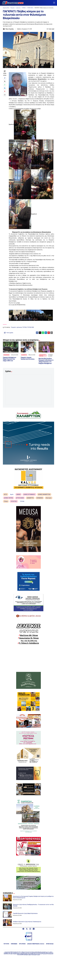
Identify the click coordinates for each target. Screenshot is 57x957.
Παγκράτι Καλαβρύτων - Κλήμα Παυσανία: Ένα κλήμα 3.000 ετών (10, 359)
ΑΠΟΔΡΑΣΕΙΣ (6, 354)
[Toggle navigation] (54, 2)
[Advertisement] (28, 658)
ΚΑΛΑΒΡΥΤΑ (24, 354)
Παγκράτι (13, 7)
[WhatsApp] (4, 84)
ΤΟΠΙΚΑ (24, 7)
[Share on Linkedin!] (4, 88)
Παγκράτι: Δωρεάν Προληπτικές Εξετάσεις (27, 358)
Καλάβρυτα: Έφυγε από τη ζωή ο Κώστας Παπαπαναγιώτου (27, 921)
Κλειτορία (48, 498)
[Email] (4, 94)
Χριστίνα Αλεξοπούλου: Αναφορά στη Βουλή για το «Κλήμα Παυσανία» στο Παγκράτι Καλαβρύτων (46, 361)
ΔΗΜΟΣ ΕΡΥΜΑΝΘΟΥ (29, 494)
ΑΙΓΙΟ (5, 494)
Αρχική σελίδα (6, 7)
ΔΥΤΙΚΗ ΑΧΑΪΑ (20, 498)
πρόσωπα (18, 7)
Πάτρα (6, 501)
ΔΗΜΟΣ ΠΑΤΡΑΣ (8, 498)
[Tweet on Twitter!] (4, 81)
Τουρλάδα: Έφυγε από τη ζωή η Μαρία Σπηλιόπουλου (25, 913)
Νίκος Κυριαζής (9, 29)
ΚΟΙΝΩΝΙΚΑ (40, 498)
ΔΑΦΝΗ (18, 494)
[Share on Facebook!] (4, 78)
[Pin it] (4, 91)
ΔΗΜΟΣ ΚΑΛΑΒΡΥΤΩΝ (44, 494)
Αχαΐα (11, 494)
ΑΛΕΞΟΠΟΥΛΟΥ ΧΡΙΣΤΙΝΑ (42, 355)
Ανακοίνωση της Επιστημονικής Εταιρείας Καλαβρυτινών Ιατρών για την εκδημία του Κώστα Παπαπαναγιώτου (33, 897)
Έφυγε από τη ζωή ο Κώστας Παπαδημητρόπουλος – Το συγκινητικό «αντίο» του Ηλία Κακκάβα (33, 905)
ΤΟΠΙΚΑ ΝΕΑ (30, 7)
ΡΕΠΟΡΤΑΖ (14, 501)
